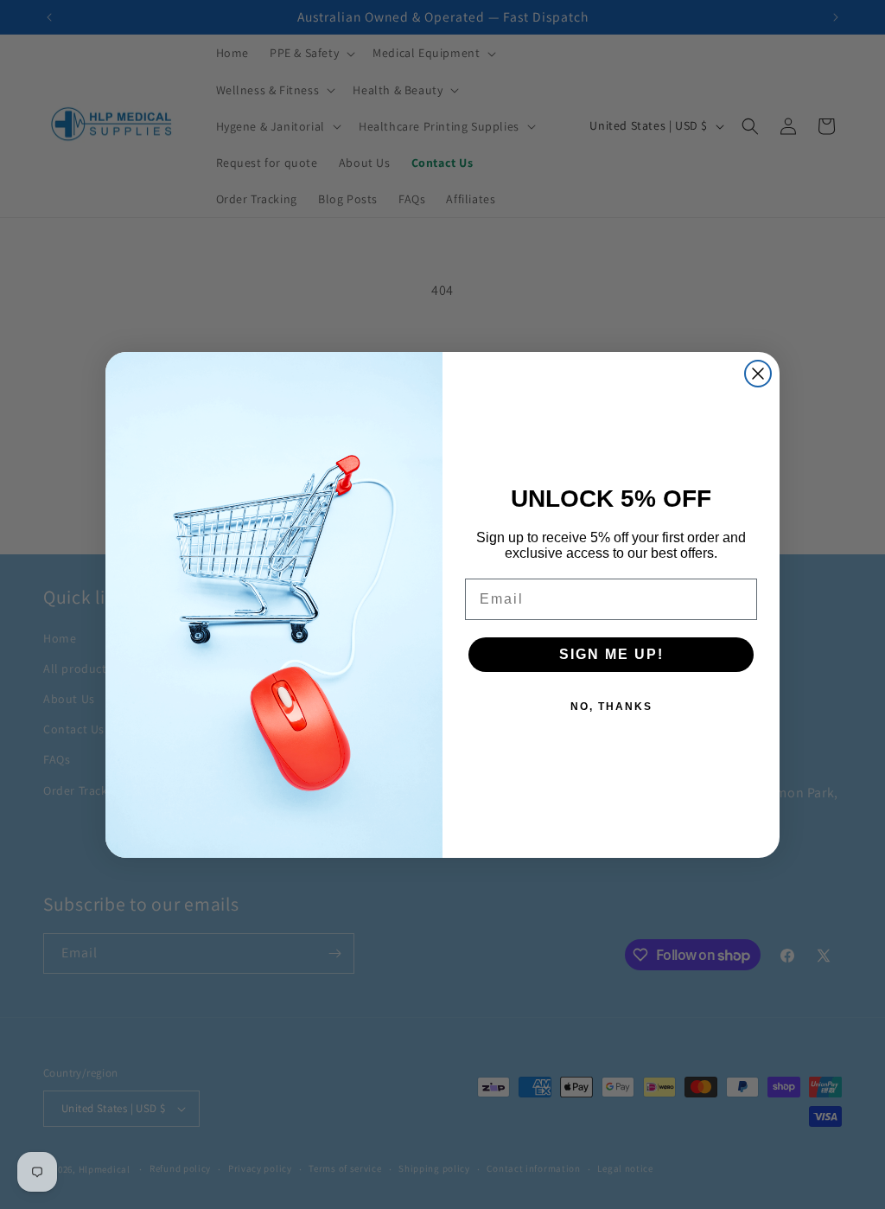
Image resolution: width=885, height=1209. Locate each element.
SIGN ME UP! (611, 654)
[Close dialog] (758, 374)
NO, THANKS (611, 706)
